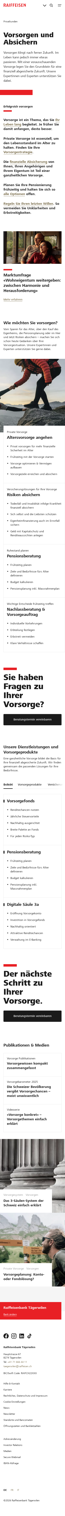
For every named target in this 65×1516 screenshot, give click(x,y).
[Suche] (51, 5)
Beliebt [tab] (8, 784)
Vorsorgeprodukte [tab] (30, 784)
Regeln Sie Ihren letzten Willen (28, 204)
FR (12, 1490)
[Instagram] (13, 1336)
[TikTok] (29, 1336)
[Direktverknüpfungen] (44, 5)
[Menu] (59, 5)
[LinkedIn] (21, 1336)
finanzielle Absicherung (28, 162)
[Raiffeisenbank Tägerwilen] (15, 5)
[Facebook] (6, 1336)
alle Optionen (14, 194)
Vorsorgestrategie (17, 152)
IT (18, 1490)
